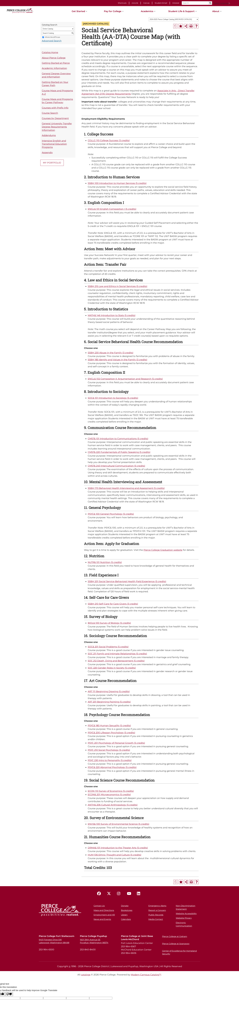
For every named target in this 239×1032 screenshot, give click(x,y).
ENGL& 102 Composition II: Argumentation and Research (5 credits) (125, 378)
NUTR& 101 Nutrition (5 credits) (105, 562)
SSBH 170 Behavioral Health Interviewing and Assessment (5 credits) (126, 488)
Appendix (47, 152)
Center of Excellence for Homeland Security (179, 952)
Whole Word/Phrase (52, 37)
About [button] (215, 11)
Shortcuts (122, 3)
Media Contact (155, 919)
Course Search (50, 113)
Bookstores (126, 910)
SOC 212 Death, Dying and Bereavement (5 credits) (116, 660)
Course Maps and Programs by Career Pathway (57, 101)
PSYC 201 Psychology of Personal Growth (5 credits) (116, 743)
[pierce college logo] (20, 10)
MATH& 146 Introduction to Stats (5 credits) (111, 315)
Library (124, 915)
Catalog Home (50, 52)
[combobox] (174, 19)
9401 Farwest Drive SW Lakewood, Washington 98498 (54, 941)
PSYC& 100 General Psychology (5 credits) (111, 514)
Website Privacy (184, 918)
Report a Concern (157, 910)
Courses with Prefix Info (55, 107)
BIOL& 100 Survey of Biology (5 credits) (109, 623)
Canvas (146, 3)
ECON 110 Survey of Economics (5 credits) (111, 791)
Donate (124, 906)
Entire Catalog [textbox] (48, 29)
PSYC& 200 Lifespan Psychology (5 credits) (111, 732)
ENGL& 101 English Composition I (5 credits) (112, 209)
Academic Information (54, 68)
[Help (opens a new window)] (196, 26)
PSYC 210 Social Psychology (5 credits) (109, 750)
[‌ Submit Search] (210, 3)
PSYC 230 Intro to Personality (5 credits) (110, 760)
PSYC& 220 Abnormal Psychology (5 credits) (112, 767)
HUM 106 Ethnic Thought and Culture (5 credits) (114, 854)
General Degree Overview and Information (56, 75)
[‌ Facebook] (99, 893)
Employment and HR (104, 915)
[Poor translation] (9, 994)
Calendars (126, 919)
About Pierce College (53, 57)
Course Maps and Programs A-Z (57, 92)
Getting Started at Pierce (56, 63)
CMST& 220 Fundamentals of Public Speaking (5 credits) (119, 452)
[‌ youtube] (129, 893)
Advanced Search (51, 40)
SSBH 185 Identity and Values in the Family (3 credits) (117, 359)
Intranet (175, 3)
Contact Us (99, 906)
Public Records (155, 915)
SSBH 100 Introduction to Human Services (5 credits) (117, 183)
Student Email (161, 3)
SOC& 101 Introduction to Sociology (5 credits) (113, 398)
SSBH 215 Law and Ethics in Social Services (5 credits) (117, 286)
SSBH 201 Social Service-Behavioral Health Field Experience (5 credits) (127, 581)
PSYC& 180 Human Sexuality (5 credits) (109, 725)
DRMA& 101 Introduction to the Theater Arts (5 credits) (118, 847)
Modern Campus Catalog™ (146, 974)
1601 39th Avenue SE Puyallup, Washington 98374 (94, 941)
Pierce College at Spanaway (175, 943)
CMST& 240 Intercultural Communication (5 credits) (116, 465)
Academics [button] (147, 11)
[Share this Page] (186, 26)
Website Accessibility (186, 913)
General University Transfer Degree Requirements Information (57, 126)
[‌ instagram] (119, 893)
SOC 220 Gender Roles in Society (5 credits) (112, 667)
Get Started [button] (78, 11)
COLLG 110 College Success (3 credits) (109, 140)
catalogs (85, 974)
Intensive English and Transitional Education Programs (54, 144)
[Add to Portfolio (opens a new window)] (181, 26)
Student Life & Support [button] (181, 11)
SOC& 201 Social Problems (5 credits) (108, 646)
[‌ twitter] (109, 893)
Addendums (49, 135)
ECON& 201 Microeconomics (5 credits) (109, 794)
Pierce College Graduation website (163, 550)
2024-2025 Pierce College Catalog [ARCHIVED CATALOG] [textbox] (171, 19)
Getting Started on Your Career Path (55, 84)
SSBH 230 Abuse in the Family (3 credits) (110, 352)
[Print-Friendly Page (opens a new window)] (191, 26)
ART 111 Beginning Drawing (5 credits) (109, 691)
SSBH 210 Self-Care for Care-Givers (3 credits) (113, 603)
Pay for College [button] (112, 11)
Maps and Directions (104, 910)
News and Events (102, 919)
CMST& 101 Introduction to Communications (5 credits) (118, 438)
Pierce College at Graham (174, 936)
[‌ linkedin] (139, 893)
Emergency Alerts (157, 906)
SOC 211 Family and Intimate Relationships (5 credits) (117, 653)
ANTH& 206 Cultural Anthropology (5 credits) (113, 804)
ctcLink (135, 3)
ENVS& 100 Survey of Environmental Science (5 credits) (118, 824)
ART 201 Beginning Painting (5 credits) (109, 701)
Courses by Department (55, 118)
